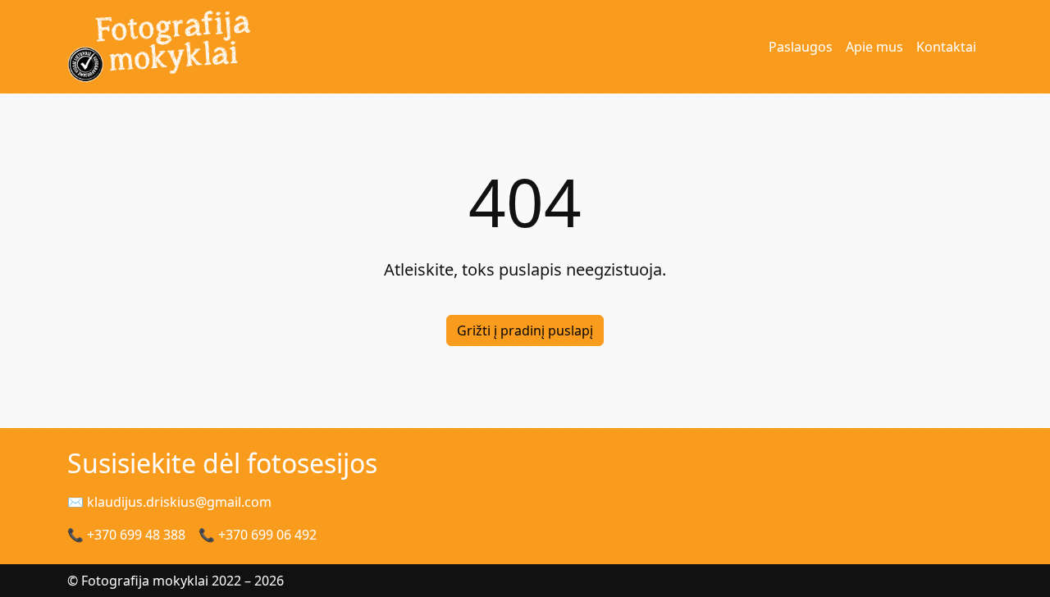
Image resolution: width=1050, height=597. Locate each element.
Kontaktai (946, 47)
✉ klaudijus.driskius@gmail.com (169, 502)
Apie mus (874, 47)
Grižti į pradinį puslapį (525, 330)
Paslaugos (801, 47)
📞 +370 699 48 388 (126, 535)
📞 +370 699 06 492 (258, 535)
